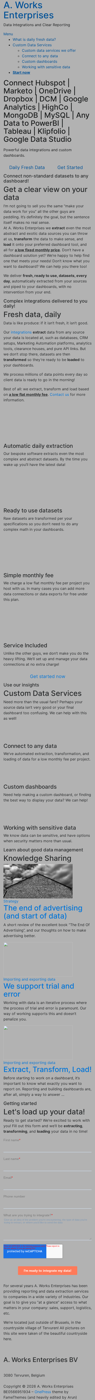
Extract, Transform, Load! (47, 1069)
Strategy (10, 901)
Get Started (70, 167)
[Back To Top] (4, 1380)
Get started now (47, 676)
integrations (21, 332)
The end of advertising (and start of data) (43, 911)
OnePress (43, 1391)
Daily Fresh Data (27, 167)
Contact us (59, 394)
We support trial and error (38, 990)
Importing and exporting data (29, 979)
